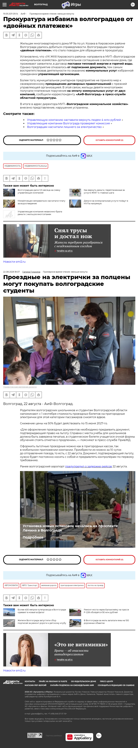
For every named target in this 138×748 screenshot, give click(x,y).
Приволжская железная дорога (20, 387)
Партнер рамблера (54, 736)
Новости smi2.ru (14, 261)
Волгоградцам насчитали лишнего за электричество (64, 127)
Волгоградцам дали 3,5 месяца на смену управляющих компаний (39, 191)
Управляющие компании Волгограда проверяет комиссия (68, 123)
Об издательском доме (83, 681)
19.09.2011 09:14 (10, 13)
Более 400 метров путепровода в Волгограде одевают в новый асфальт (42, 611)
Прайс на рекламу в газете (53, 681)
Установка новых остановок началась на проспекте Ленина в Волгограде (70, 528)
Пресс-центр (106, 681)
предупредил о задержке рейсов (88, 466)
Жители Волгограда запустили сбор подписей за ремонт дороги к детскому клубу (42, 621)
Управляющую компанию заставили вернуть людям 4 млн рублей (74, 119)
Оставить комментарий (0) (109, 140)
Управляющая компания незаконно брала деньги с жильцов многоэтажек (40, 213)
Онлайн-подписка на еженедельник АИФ (72, 685)
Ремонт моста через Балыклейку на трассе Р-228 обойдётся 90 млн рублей (106, 611)
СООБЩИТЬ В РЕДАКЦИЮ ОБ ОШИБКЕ (116, 685)
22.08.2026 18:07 (11, 272)
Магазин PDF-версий (35, 685)
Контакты (30, 681)
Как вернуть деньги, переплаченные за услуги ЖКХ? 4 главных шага (104, 191)
